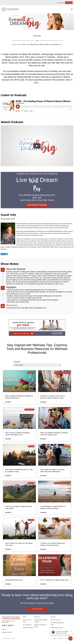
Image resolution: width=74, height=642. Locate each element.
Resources (11, 305)
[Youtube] (5, 625)
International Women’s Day (14, 580)
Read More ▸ (8, 401)
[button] (72, 9)
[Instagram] (7, 625)
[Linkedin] (11, 625)
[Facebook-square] (3, 625)
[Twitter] (13, 625)
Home (14, 44)
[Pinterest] (9, 625)
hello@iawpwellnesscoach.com (8, 621)
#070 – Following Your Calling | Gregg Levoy (54, 580)
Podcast (19, 44)
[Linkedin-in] (4, 254)
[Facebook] (2, 254)
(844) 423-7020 (5, 622)
